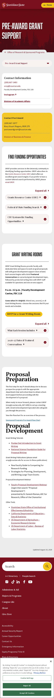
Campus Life (8, 602)
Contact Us (7, 641)
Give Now (7, 614)
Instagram (9, 94)
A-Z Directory (11, 576)
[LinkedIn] (18, 583)
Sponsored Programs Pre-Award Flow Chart (23, 420)
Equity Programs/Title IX (13, 651)
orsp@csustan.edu (12, 86)
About (5, 608)
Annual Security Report (12, 631)
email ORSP (9, 182)
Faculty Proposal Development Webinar (29, 484)
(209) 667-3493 (10, 82)
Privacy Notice (39, 673)
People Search (28, 576)
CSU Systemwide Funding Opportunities (20, 219)
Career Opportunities (11, 636)
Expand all (41, 190)
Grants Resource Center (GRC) (19, 174)
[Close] (51, 661)
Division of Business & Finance (17, 137)
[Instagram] (7, 583)
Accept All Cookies (27, 693)
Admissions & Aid (10, 590)
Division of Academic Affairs (17, 101)
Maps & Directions (10, 657)
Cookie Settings (27, 678)
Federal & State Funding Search (24, 207)
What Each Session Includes (21, 330)
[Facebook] (25, 583)
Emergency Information (13, 646)
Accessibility (7, 625)
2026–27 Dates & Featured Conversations (21, 342)
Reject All (27, 686)
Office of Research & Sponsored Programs (26, 52)
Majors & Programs (11, 596)
